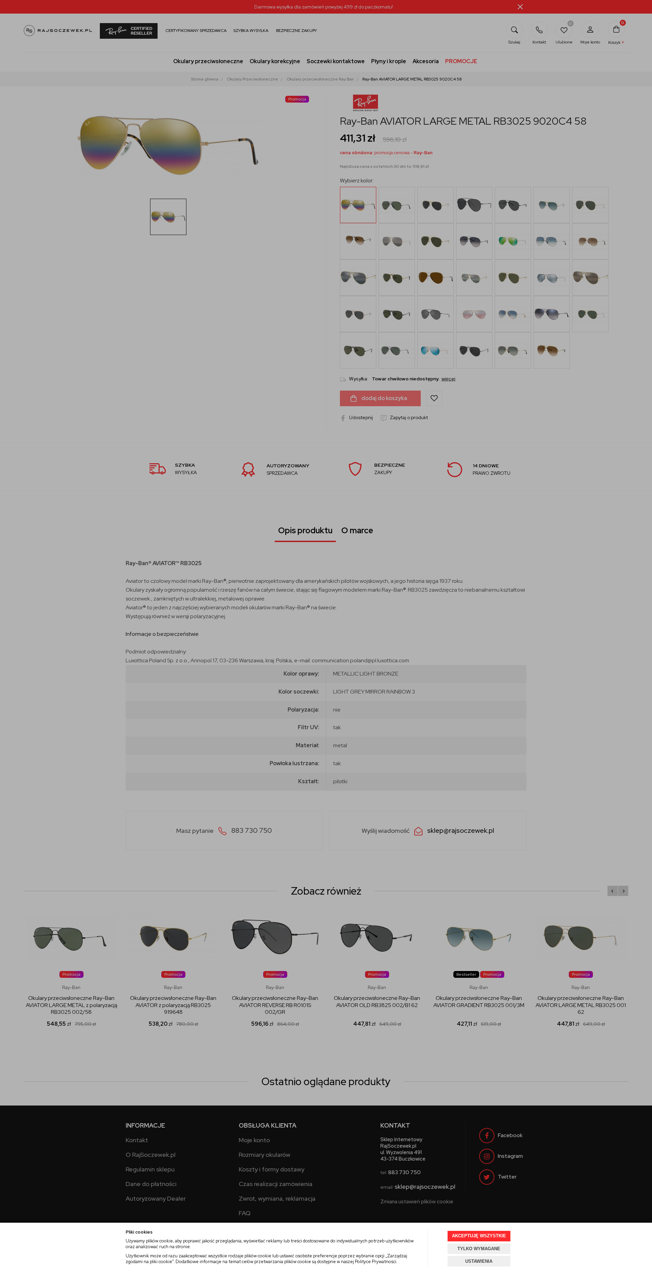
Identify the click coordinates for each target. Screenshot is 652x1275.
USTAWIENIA (478, 1261)
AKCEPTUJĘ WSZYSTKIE (479, 1235)
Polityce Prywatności (375, 1261)
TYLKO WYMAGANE (478, 1248)
